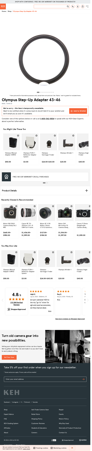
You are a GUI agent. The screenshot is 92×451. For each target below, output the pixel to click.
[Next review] (87, 300)
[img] (16, 299)
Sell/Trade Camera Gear (40, 410)
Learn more (26, 449)
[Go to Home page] (3, 6)
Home (4, 11)
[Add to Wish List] (18, 135)
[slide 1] (44, 182)
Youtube (35, 402)
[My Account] (78, 6)
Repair (61, 410)
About (6, 433)
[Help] (73, 6)
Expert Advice (9, 414)
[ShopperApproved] (67, 440)
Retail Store (35, 414)
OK (72, 448)
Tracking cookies (42, 448)
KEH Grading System (11, 423)
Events (61, 414)
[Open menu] (87, 6)
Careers (34, 433)
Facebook (7, 402)
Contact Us (63, 433)
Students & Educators (39, 428)
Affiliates (7, 428)
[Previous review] (2, 300)
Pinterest (27, 402)
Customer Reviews (38, 423)
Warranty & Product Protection (70, 428)
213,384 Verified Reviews (17, 304)
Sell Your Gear (9, 357)
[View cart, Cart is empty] (82, 6)
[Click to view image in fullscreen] (45, 54)
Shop (9, 11)
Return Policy (64, 419)
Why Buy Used (64, 423)
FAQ (5, 419)
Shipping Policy (36, 419)
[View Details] (11, 145)
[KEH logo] (11, 392)
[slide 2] (47, 182)
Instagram (15, 402)
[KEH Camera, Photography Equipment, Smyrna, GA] (53, 440)
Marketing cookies (59, 448)
